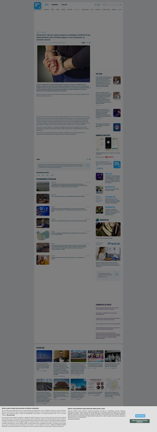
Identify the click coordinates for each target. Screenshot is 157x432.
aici (12, 423)
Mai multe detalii (11, 415)
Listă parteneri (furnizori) (73, 419)
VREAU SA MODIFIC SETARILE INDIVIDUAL (139, 421)
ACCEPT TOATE (140, 416)
